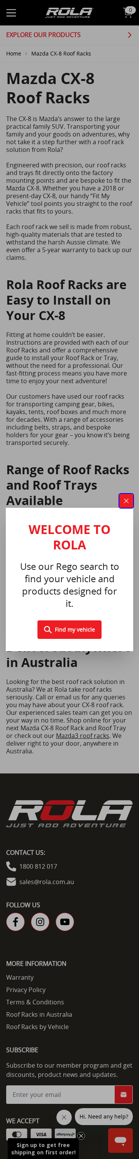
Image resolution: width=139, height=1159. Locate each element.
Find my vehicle (75, 629)
